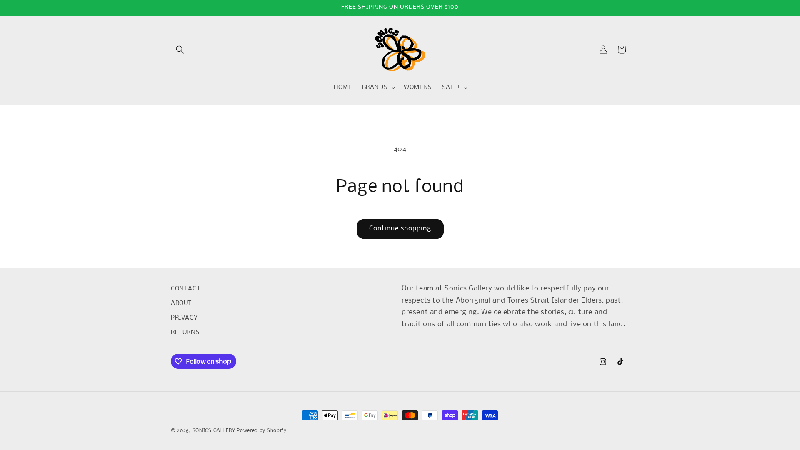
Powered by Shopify (262, 430)
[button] (180, 49)
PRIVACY (184, 318)
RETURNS (185, 332)
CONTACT (185, 288)
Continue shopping (400, 228)
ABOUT (181, 303)
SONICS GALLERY (213, 430)
